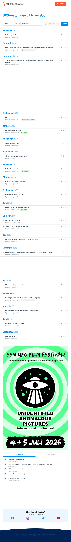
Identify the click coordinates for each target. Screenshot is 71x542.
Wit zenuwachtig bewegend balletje (16, 285)
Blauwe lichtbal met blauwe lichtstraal (17, 207)
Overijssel (13, 37)
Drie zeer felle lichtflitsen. (13, 220)
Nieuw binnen (19, 454)
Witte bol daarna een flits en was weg (16, 226)
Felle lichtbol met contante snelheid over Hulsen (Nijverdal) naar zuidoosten (29, 48)
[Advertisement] (35, 88)
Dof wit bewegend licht (12, 169)
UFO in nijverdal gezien (12, 143)
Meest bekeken (52, 454)
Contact (49, 536)
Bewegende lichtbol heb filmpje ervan (18, 474)
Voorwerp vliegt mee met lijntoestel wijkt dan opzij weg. (22, 298)
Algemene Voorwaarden (40, 536)
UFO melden (23, 536)
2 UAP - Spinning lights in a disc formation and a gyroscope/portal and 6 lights (30, 464)
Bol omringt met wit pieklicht (16, 459)
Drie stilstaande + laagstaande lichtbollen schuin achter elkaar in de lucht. (28, 252)
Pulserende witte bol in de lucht (16, 478)
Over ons (30, 536)
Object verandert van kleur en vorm (16, 156)
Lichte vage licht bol (11, 35)
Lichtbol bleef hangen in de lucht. (15, 182)
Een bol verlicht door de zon (14, 194)
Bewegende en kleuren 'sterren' (15, 323)
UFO (6, 117)
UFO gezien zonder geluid (13, 130)
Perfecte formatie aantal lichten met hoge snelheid (21, 310)
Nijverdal (7, 37)
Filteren (64, 24)
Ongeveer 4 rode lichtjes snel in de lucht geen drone (21, 239)
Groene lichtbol (10, 336)
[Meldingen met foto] (50, 24)
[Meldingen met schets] (58, 24)
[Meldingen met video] (54, 24)
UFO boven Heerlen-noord (15, 469)
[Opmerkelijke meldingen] (45, 24)
